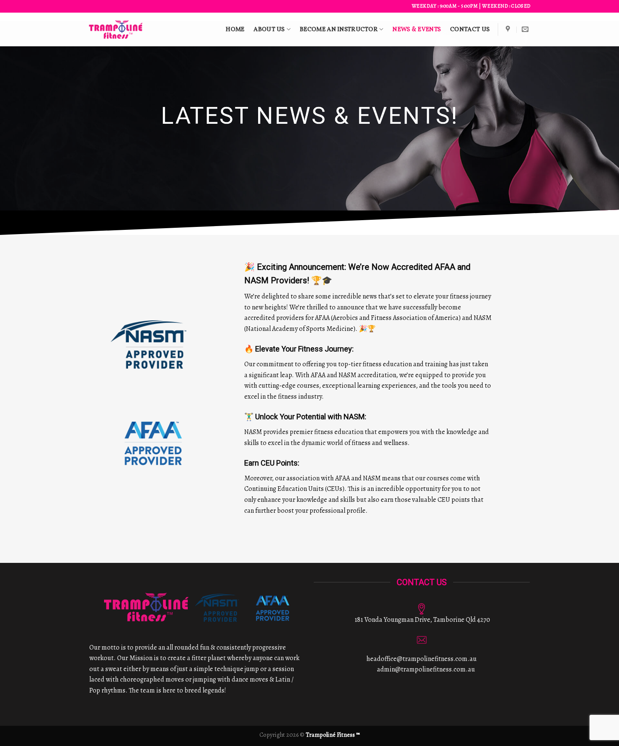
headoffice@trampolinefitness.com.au (421, 658)
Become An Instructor (339, 29)
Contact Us (470, 29)
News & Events (416, 29)
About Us (269, 29)
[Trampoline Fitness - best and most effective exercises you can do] (115, 29)
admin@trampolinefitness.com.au (426, 669)
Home (235, 29)
